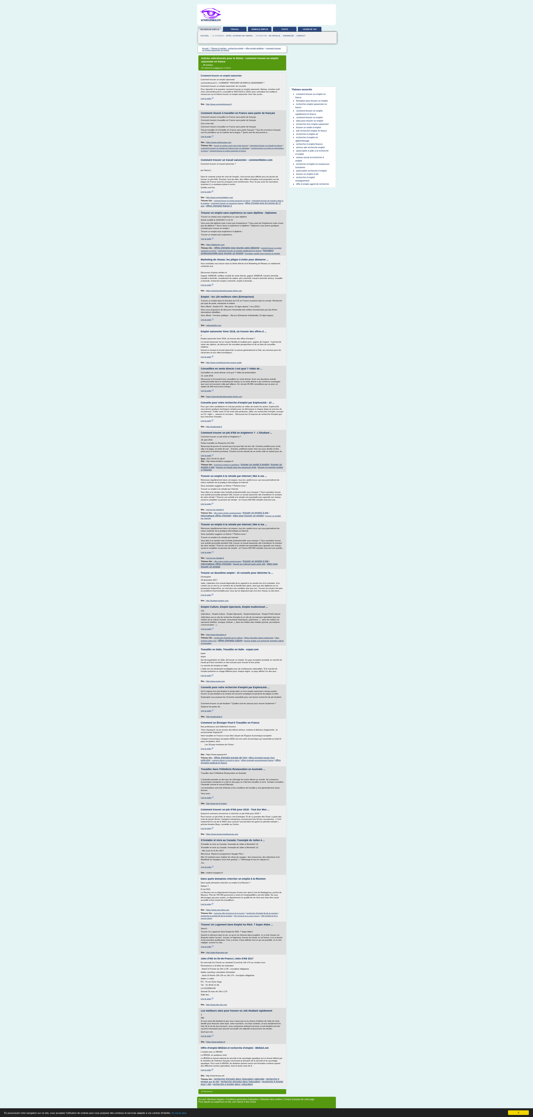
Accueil (204, 36)
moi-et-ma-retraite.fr (215, 509)
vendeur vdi (310, 29)
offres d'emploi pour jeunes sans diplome (236, 247)
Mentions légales (215, 1099)
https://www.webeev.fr (215, 1042)
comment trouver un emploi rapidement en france (240, 251)
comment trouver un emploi (309, 117)
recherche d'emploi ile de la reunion (262, 913)
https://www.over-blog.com (217, 910)
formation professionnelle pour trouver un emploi (237, 252)
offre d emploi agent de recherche (312, 184)
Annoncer (288, 36)
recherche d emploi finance (309, 144)
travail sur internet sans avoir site (249, 564)
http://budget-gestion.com (217, 600)
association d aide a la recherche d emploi (312, 152)
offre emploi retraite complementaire (227, 513)
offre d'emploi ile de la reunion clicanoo (247, 916)
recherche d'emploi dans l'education (240, 1081)
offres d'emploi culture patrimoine (258, 638)
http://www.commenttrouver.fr (219, 104)
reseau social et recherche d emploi (309, 159)
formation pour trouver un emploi (312, 101)
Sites (229, 36)
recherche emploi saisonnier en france (311, 106)
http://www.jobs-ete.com (216, 1005)
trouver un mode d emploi (255, 464)
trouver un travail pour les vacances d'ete (236, 467)
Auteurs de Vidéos (243, 36)
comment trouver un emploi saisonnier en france (228, 151)
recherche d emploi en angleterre (226, 465)
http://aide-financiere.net (217, 952)
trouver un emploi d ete (255, 512)
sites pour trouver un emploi (248, 515)
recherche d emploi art (307, 134)
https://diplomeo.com (215, 244)
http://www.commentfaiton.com (219, 197)
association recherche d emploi (311, 171)
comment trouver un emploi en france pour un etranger (225, 148)
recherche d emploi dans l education (233, 1084)
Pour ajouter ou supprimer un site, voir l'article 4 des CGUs (227, 1102)
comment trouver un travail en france (266, 145)
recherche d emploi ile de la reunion (216, 916)
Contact (301, 36)
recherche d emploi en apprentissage (306, 139)
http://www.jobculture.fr (216, 634)
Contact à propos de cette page (299, 1099)
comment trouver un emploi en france (310, 96)
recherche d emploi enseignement (305, 179)
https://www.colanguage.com (218, 142)
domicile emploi (260, 29)
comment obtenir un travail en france (226, 760)
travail (235, 29)
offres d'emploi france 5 (219, 206)
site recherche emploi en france (311, 131)
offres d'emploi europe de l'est (230, 757)
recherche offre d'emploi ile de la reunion (229, 913)
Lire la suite (206, 98)
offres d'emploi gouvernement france (257, 760)
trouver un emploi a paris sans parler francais (231, 146)
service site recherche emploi (310, 147)
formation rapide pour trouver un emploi (262, 253)
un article (274, 36)
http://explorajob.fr (214, 427)
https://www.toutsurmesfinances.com (222, 834)
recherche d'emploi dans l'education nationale (239, 1079)
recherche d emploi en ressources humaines (312, 166)
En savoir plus (179, 1113)
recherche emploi (209, 29)
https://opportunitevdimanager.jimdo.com (224, 291)
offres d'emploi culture (230, 640)
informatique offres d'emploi (216, 515)
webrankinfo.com (213, 325)
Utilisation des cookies (271, 1099)
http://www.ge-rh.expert (216, 803)
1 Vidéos (216, 68)
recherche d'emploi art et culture (228, 638)
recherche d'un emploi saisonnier (312, 124)
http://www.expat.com (215, 681)
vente (284, 29)
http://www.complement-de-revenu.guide (224, 362)
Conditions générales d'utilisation (242, 1099)
